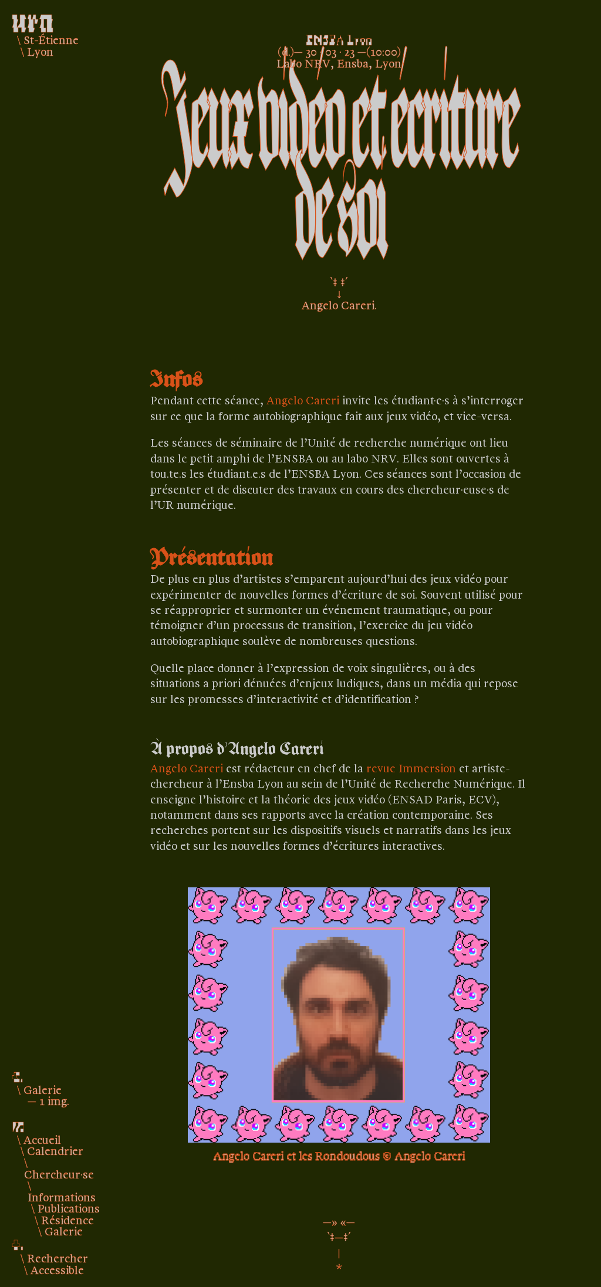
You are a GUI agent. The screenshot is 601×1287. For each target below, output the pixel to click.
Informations (62, 1197)
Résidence (67, 1219)
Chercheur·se (59, 1174)
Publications (69, 1208)
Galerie (64, 1231)
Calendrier (55, 1150)
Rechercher (57, 1258)
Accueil (42, 1139)
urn (32, 19)
